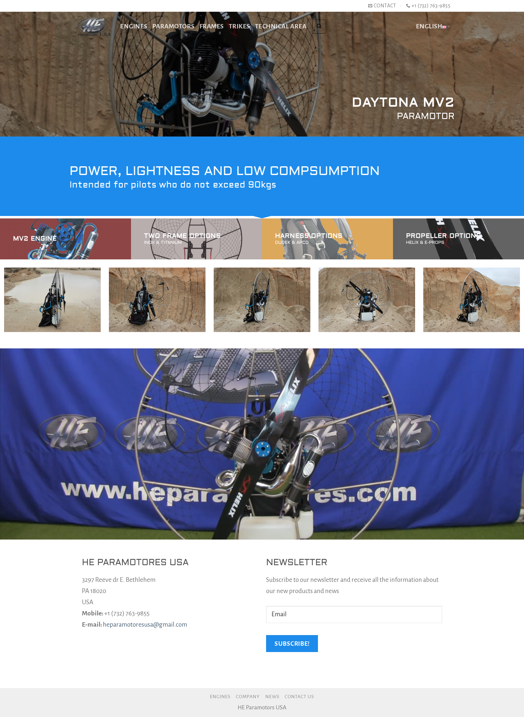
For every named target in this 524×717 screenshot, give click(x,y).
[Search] (319, 27)
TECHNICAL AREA (280, 26)
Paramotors (173, 26)
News (272, 696)
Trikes (239, 26)
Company (248, 696)
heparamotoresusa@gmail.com (145, 624)
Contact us (299, 696)
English (429, 26)
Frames (212, 26)
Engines (133, 26)
